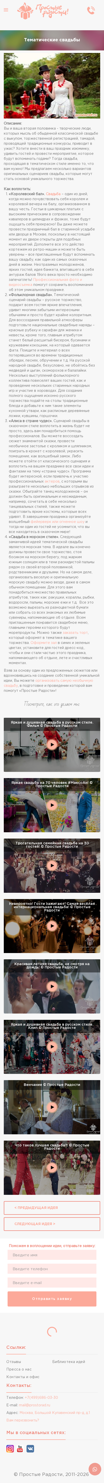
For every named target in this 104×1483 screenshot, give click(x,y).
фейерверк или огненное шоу (58, 521)
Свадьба (53, 194)
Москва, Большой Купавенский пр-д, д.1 (54, 1412)
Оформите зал (44, 642)
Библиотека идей (68, 1361)
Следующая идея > (34, 1224)
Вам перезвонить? (22, 1420)
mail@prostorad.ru (34, 1405)
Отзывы (13, 1361)
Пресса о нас (19, 1369)
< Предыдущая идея (36, 1207)
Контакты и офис (23, 1377)
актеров (52, 481)
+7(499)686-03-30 (41, 1397)
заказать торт (75, 632)
